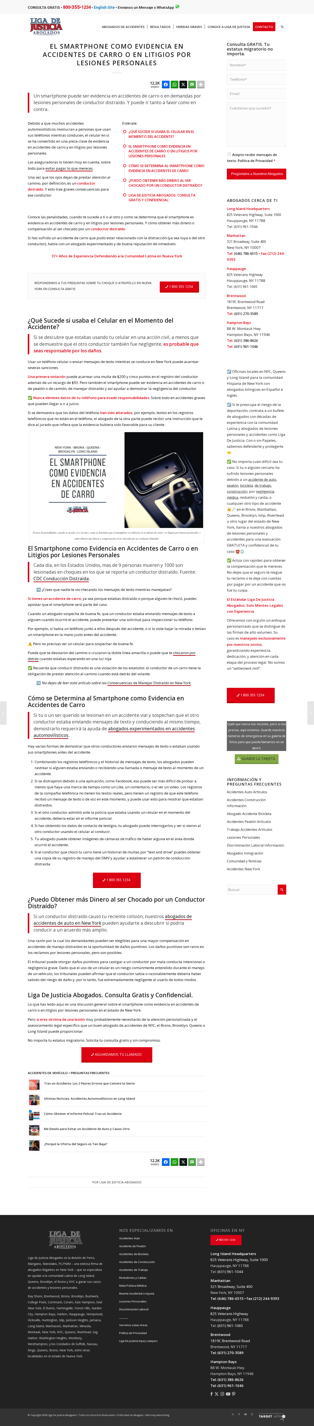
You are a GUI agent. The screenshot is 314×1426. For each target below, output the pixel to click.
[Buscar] (282, 26)
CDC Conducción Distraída (61, 579)
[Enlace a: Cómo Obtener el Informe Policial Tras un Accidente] (34, 1115)
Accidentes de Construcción (137, 1262)
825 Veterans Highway (245, 274)
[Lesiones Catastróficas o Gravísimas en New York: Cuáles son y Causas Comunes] (3, 713)
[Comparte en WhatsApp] (174, 84)
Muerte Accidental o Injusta (136, 1293)
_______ (123, 1317)
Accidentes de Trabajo (133, 1270)
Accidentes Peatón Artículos (249, 821)
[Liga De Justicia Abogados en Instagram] (222, 1394)
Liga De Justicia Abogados (120, 1182)
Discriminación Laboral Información (255, 845)
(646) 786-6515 (246, 253)
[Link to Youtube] (245, 1414)
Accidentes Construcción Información (246, 803)
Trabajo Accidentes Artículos (249, 829)
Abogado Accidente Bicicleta (249, 813)
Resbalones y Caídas (133, 1278)
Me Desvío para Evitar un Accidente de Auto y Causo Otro (87, 1129)
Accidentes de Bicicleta (133, 1254)
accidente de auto (262, 479)
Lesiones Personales (243, 837)
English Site (104, 7)
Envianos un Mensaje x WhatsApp (146, 7)
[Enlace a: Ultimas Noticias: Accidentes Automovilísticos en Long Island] (34, 1100)
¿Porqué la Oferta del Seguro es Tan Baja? (75, 1144)
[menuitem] (123, 26)
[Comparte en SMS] (192, 84)
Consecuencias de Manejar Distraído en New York (149, 682)
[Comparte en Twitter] (183, 84)
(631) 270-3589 (246, 313)
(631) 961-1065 (245, 286)
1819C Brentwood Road (245, 301)
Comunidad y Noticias (244, 861)
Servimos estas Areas (133, 1325)
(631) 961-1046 (246, 346)
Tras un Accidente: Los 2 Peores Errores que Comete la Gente (89, 1083)
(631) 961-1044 (245, 226)
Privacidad (264, 160)
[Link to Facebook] (239, 1414)
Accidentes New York (243, 869)
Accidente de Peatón (132, 1246)
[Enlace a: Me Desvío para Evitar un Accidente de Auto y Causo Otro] (34, 1130)
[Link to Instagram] (252, 1414)
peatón (232, 485)
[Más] (201, 84)
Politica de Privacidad (133, 1333)
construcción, (237, 491)
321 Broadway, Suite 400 (246, 241)
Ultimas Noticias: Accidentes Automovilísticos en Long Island (89, 1098)
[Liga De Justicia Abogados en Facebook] (211, 1394)
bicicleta (246, 485)
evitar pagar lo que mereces (69, 168)
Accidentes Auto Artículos (247, 792)
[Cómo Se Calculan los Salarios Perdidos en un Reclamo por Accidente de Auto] (310, 713)
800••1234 (77, 7)
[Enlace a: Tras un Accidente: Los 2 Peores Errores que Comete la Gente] (34, 1085)
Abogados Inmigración (245, 853)
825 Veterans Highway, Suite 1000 (254, 214)
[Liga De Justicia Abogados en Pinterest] (233, 1394)
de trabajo (263, 485)
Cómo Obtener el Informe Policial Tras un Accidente (83, 1114)
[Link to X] (232, 1414)
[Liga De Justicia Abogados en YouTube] (228, 1394)
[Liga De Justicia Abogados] (216, 1394)
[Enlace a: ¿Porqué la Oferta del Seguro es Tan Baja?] (34, 1145)
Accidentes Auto (129, 1238)
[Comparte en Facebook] (166, 84)
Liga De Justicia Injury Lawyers (138, 1341)
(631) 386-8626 (246, 340)
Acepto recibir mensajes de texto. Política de (252, 157)
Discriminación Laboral (133, 1309)
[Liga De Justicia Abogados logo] (46, 26)
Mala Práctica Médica (133, 1285)
